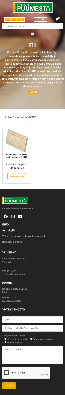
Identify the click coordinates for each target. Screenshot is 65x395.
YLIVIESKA (9, 252)
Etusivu (8, 117)
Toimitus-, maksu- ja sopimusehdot (23, 236)
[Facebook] (5, 216)
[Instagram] (12, 216)
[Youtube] (20, 216)
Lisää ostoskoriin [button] (16, 176)
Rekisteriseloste (12, 241)
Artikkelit (8, 230)
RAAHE (7, 282)
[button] (32, 33)
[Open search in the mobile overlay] (32, 26)
